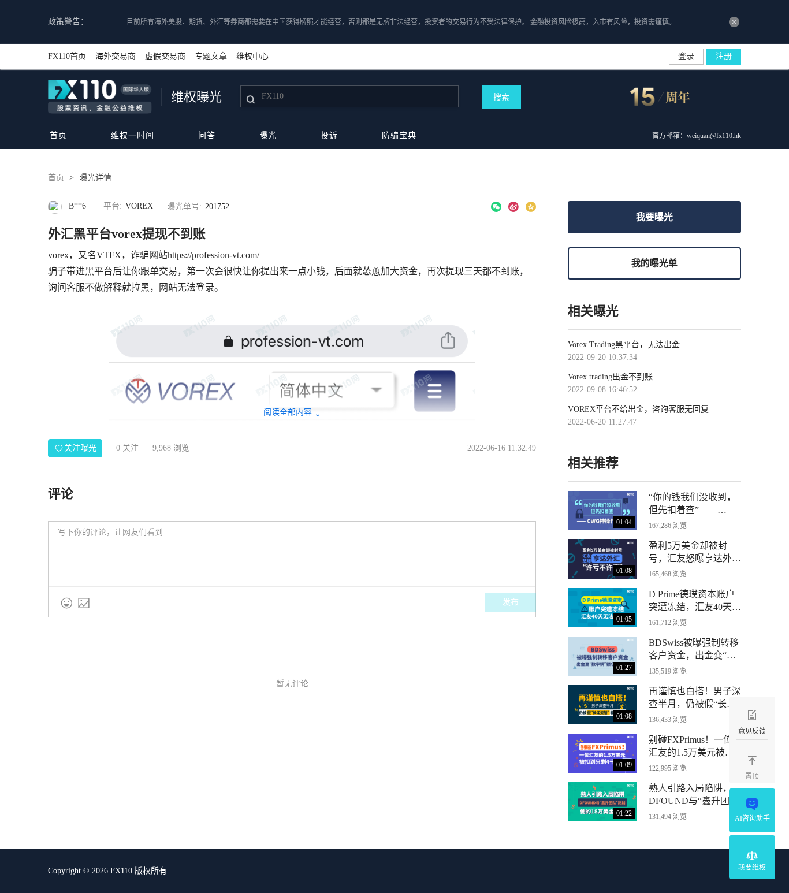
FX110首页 (67, 56)
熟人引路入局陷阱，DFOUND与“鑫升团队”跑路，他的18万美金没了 (692, 795)
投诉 (329, 135)
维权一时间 (132, 135)
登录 (686, 56)
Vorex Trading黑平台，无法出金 (624, 344)
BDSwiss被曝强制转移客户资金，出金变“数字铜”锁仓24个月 (694, 650)
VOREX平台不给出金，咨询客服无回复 (638, 409)
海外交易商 (115, 56)
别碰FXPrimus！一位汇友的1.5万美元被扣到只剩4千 (691, 747)
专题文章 (211, 56)
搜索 (501, 97)
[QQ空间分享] (531, 207)
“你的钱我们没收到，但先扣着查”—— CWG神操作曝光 (692, 504)
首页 (58, 135)
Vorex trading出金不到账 (610, 377)
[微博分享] (513, 207)
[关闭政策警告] (734, 22)
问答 (206, 135)
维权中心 (252, 56)
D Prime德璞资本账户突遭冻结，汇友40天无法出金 (695, 601)
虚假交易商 (165, 56)
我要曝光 (654, 217)
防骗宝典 (399, 135)
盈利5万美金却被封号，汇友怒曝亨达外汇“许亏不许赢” (695, 553)
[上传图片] (83, 603)
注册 (724, 56)
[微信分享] (496, 207)
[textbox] (292, 554)
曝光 (268, 135)
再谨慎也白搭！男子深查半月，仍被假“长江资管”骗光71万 (695, 698)
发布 (511, 602)
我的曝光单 (654, 263)
